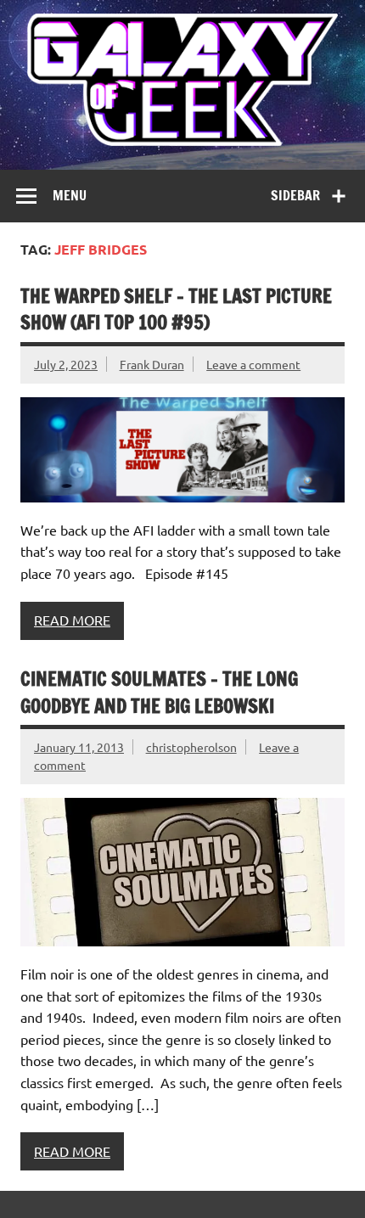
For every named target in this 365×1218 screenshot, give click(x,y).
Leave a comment (253, 364)
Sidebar (295, 195)
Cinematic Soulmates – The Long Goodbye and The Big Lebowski (159, 691)
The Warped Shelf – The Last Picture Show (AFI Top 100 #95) (176, 309)
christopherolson (191, 747)
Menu (70, 195)
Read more (72, 619)
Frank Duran (152, 364)
